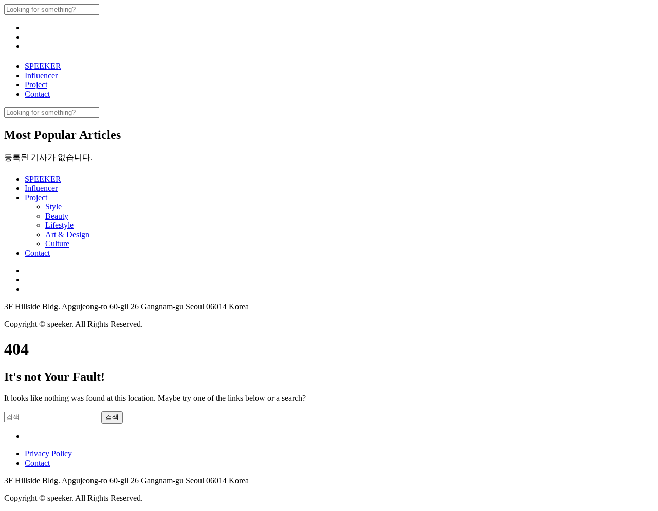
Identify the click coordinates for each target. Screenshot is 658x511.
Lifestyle (59, 225)
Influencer (41, 75)
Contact (37, 94)
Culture (57, 243)
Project (36, 84)
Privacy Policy (48, 453)
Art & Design (67, 234)
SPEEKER (43, 66)
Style (53, 206)
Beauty (56, 216)
